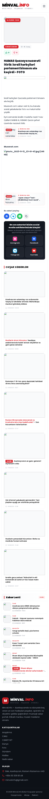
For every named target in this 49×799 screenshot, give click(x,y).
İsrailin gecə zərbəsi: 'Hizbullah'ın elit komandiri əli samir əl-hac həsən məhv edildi (22, 579)
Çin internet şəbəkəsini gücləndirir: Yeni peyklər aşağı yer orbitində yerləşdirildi (22, 501)
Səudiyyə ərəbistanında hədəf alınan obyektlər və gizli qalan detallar (22, 342)
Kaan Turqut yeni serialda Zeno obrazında (26, 644)
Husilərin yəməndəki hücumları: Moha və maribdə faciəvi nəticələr (22, 540)
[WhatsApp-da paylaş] (19, 216)
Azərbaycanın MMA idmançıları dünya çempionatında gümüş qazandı (26, 608)
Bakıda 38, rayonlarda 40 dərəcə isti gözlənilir (28, 682)
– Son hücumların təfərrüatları (22, 422)
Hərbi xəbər (7, 759)
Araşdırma (7, 732)
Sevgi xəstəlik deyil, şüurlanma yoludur (25, 631)
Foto (4, 747)
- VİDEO (28, 670)
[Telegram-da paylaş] (13, 216)
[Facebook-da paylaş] (6, 216)
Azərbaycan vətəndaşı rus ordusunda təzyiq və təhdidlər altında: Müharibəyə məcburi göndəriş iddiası (22, 301)
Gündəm (6, 751)
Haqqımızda (16, 795)
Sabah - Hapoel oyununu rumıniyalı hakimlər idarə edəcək (27, 619)
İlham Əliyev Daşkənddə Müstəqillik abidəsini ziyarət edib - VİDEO (27, 656)
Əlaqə (26, 795)
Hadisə (5, 755)
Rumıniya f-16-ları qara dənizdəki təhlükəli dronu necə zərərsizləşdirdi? (23, 382)
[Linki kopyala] (26, 216)
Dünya (5, 744)
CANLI (4, 736)
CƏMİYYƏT (7, 740)
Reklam (35, 795)
